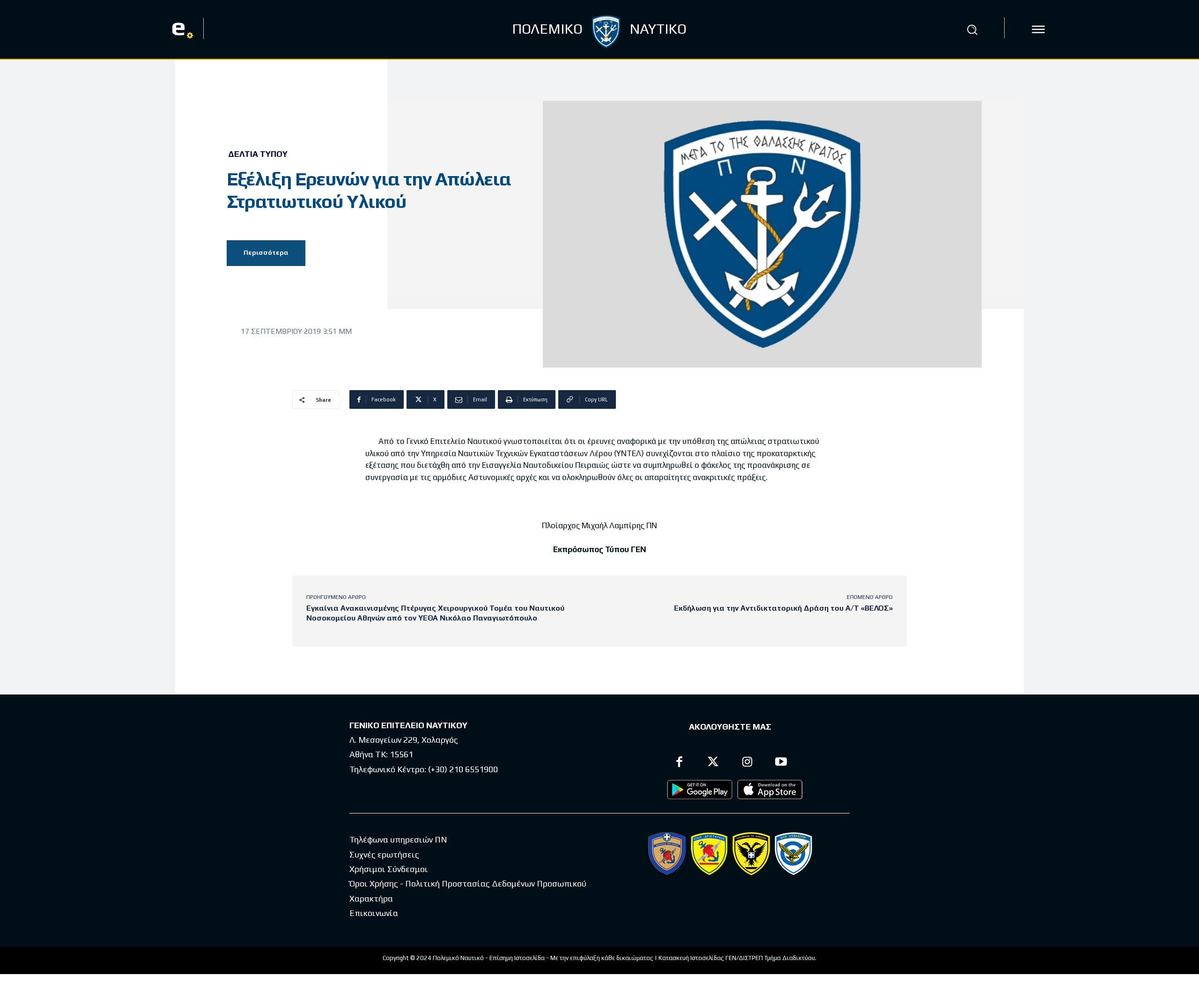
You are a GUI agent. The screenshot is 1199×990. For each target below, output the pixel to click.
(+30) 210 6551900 (463, 769)
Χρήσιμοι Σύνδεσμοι (388, 869)
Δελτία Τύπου (258, 154)
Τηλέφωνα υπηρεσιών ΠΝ (398, 839)
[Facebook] (679, 763)
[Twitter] (713, 763)
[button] (972, 29)
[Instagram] (747, 763)
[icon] (1038, 29)
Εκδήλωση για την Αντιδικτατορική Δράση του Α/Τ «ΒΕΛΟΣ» (783, 608)
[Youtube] (781, 763)
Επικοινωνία (373, 913)
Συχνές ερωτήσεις (384, 854)
